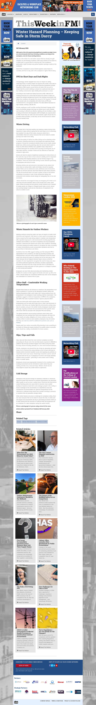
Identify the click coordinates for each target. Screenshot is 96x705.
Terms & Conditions (57, 701)
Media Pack (60, 14)
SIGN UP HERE (23, 666)
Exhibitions (44, 14)
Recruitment (33, 14)
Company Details (45, 701)
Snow (19, 422)
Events (25, 14)
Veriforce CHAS (42, 422)
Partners (53, 14)
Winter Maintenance (28, 422)
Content (10, 14)
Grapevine (19, 14)
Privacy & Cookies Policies (72, 701)
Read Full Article (23, 470)
